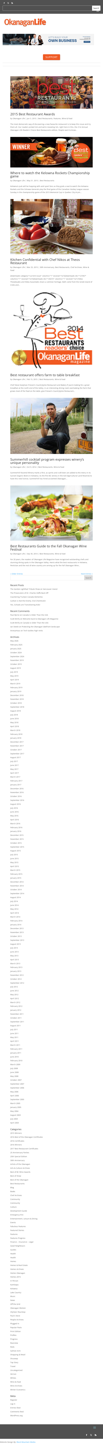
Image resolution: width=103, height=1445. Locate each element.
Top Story (14, 1362)
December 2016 (16, 788)
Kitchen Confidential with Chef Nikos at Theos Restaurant (45, 261)
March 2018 (15, 730)
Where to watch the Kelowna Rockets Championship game (50, 174)
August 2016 (15, 804)
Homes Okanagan (17, 1273)
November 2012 (17, 975)
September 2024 (17, 656)
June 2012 (14, 990)
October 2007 (16, 1080)
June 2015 (14, 858)
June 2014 (14, 905)
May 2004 (14, 1111)
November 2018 (17, 699)
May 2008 (14, 1076)
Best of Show (15, 1176)
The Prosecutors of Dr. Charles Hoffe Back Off (29, 593)
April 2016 (14, 819)
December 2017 (16, 742)
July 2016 (14, 808)
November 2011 (17, 1014)
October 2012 (16, 979)
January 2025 (15, 648)
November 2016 (17, 792)
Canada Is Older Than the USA (35, 615)
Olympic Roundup (17, 1312)
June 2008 (14, 1072)
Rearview (14, 1343)
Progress (14, 1339)
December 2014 (16, 882)
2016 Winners (16, 1145)
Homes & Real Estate (19, 1265)
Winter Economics (17, 1389)
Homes (13, 1261)
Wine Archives (16, 1386)
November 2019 (17, 660)
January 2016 (15, 831)
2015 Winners (16, 1133)
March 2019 (15, 683)
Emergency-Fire (16, 1215)
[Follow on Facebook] (4, 3)
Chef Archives (76, 267)
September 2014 (17, 893)
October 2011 (16, 1018)
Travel (12, 1366)
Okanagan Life (19, 118)
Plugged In (14, 1323)
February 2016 (16, 827)
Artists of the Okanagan (20, 1164)
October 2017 (16, 749)
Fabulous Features (18, 1226)
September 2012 (17, 983)
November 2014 (17, 886)
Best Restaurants (45, 118)
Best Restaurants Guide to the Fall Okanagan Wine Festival (48, 548)
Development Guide (18, 1211)
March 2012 (15, 1002)
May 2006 (14, 1092)
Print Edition (15, 1331)
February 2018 (16, 734)
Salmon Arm (15, 1351)
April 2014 (14, 913)
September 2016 (17, 800)
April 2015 (14, 866)
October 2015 (16, 843)
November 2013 (17, 932)
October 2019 (16, 664)
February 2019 (16, 687)
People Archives (17, 1319)
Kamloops (14, 1284)
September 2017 (17, 753)
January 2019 (15, 691)
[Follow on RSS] (12, 3)
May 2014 (14, 909)
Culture (13, 1207)
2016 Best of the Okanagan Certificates (26, 1137)
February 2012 (16, 1006)
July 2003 (14, 1119)
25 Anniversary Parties (19, 1152)
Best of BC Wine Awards (20, 1172)
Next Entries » (87, 574)
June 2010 (14, 1057)
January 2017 (15, 784)
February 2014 (16, 920)
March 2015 (15, 870)
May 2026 (14, 641)
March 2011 (15, 1045)
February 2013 (16, 967)
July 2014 (14, 901)
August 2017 (15, 757)
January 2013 (15, 971)
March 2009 (15, 1064)
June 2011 (14, 1033)
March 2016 (15, 823)
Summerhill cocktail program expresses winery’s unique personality (47, 461)
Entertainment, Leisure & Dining (23, 1218)
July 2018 (14, 715)
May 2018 (14, 722)
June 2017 (14, 765)
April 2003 (14, 1123)
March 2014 (15, 917)
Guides (13, 1250)
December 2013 (16, 928)
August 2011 (15, 1025)
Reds (12, 1347)
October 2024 (16, 652)
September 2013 (17, 940)
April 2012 (14, 998)
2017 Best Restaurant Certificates (24, 1148)
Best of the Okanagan (19, 1180)
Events (13, 1222)
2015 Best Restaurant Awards (32, 114)
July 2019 (14, 672)
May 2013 (14, 955)
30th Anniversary (47, 267)
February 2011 (16, 1049)
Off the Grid (15, 1304)
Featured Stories (17, 1230)
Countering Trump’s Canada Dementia (26, 597)
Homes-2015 (15, 1277)
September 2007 (17, 1084)
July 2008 (14, 1068)
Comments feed (17, 1411)
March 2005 (15, 1103)
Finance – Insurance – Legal (21, 1242)
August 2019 (15, 668)
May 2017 (14, 769)
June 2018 (14, 718)
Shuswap (14, 1358)
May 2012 (14, 994)
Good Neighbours (17, 1246)
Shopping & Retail (17, 1354)
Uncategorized (16, 1370)
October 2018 (16, 703)
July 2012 (14, 987)
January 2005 (15, 1107)
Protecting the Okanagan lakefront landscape (41, 626)
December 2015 (16, 835)
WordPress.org (16, 1415)
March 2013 (15, 963)
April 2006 (14, 1095)
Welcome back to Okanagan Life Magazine (40, 619)
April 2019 (14, 679)
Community (15, 1199)
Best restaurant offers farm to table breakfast (45, 375)
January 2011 (15, 1053)
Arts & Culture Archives (20, 1168)
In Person (14, 1281)
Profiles (13, 1335)
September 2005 (17, 1099)
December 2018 (16, 695)
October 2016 (16, 796)
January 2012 (15, 1010)
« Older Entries (16, 574)
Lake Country (15, 1292)
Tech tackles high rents (33, 630)
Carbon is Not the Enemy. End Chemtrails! (28, 601)
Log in (12, 1404)
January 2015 (15, 878)
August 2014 (15, 897)
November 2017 (17, 746)
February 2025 (16, 644)
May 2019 (14, 676)
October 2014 (16, 889)
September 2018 (17, 707)
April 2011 (14, 1041)
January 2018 (15, 738)
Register (13, 1400)
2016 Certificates (17, 1141)
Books (12, 1191)
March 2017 (15, 777)
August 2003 (15, 1115)
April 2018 (14, 726)
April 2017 (14, 773)
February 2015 (16, 874)
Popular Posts (16, 1327)
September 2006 (17, 1088)
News (12, 1300)
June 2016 (14, 812)
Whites (13, 1378)
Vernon (13, 1374)
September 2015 (17, 847)
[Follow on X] (8, 3)
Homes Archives (17, 1269)
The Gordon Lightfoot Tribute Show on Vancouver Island (33, 589)
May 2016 (14, 816)
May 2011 (14, 1037)
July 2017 (14, 761)
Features (57, 118)
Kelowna (13, 1288)
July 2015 (14, 854)
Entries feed (15, 1408)
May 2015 (14, 862)
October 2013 (16, 936)
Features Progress (17, 1238)
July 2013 (14, 948)
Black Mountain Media (26, 1442)
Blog (12, 1187)
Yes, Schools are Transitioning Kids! (25, 604)
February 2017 (16, 781)
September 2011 (17, 1021)
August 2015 (15, 850)
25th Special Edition (18, 1156)
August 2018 (15, 711)
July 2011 (14, 1029)
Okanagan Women (18, 1308)
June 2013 (14, 952)
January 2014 (15, 924)
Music (12, 1296)
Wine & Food (67, 118)
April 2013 (14, 959)
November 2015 (17, 839)
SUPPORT (51, 57)
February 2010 (16, 1060)
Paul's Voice (15, 1316)
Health (13, 1253)
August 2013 (15, 944)
